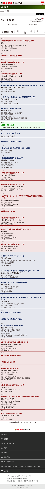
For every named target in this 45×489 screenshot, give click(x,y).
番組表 (6, 439)
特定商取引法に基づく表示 (31, 481)
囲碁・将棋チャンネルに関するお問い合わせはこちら (22, 466)
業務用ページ (23, 478)
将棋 (5, 452)
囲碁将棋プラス (9, 462)
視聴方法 (7, 457)
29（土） (38, 32)
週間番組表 (32, 25)
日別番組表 (12, 25)
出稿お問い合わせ (11, 481)
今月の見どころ (9, 443)
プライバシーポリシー (27, 476)
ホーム (2, 11)
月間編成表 (38, 19)
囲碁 (5, 448)
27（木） (25, 32)
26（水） (18, 32)
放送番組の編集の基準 (13, 478)
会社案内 (17, 476)
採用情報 (20, 481)
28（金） (31, 32)
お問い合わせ (10, 476)
